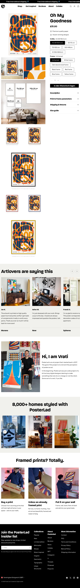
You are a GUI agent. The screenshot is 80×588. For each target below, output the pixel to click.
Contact (64, 535)
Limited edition (39, 542)
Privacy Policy (66, 545)
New (35, 538)
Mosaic (36, 549)
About (50, 538)
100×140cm (68, 47)
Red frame (68, 69)
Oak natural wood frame (60, 65)
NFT (49, 551)
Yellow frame (68, 74)
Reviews (50, 541)
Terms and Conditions (68, 542)
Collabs (50, 548)
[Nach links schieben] (72, 271)
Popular (36, 535)
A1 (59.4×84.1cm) (57, 52)
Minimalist (37, 545)
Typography (38, 563)
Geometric (37, 559)
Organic (36, 556)
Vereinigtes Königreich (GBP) (13, 577)
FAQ (62, 538)
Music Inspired (39, 552)
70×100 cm (56, 47)
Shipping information (68, 552)
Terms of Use (20, 551)
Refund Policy (65, 549)
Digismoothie (20, 581)
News (49, 545)
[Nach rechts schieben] (77, 271)
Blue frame (56, 74)
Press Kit (51, 569)
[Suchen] (70, 6)
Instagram (51, 555)
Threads (50, 562)
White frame (68, 60)
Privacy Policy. (28, 551)
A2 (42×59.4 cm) (57, 43)
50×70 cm (71, 43)
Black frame (56, 69)
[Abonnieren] (29, 547)
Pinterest (51, 565)
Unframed (55, 60)
